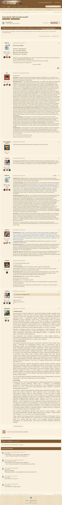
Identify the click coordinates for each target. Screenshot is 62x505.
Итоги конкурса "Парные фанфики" (11, 468)
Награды (9, 9)
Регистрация (57, 2)
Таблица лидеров (48, 9)
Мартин (10, 22)
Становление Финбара (21, 50)
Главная (3, 6)
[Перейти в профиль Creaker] (7, 265)
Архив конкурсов (16, 23)
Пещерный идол (22, 48)
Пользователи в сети (39, 9)
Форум (8, 6)
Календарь (3, 9)
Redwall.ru (31, 502)
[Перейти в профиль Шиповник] (7, 313)
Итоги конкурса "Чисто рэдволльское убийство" (14, 460)
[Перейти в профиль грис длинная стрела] (7, 147)
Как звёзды (24, 54)
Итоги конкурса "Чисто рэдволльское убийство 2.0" (15, 452)
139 (6, 152)
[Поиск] (59, 6)
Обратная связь (33, 500)
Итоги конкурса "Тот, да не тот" (11, 476)
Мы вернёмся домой (23, 52)
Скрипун (24, 294)
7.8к (6, 81)
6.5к (6, 238)
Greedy (7, 158)
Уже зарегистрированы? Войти (45, 2)
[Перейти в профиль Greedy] (7, 162)
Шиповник (7, 308)
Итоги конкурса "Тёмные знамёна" (11, 484)
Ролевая (14, 6)
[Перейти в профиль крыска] (7, 234)
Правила (15, 9)
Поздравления (21, 9)
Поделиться (46, 22)
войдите (43, 31)
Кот (7, 73)
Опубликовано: (19, 42)
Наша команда (29, 9)
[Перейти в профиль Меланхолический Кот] (3, 461)
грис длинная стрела (7, 142)
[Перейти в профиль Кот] (7, 77)
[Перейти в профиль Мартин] (3, 23)
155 (6, 317)
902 (6, 269)
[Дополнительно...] (59, 43)
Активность (20, 6)
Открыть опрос (56, 36)
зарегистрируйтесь (50, 31)
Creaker (7, 260)
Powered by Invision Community (31, 503)
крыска (7, 229)
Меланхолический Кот (11, 461)
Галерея (26, 6)
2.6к (6, 167)
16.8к (6, 51)
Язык (27, 500)
